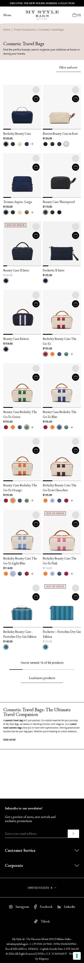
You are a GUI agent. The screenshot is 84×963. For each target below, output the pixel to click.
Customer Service (20, 850)
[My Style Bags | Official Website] (42, 15)
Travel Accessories (24, 29)
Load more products (42, 678)
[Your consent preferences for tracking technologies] (77, 956)
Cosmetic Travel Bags (51, 29)
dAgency (44, 958)
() (79, 15)
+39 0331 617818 (41, 944)
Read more (9, 739)
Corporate (14, 865)
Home (6, 29)
